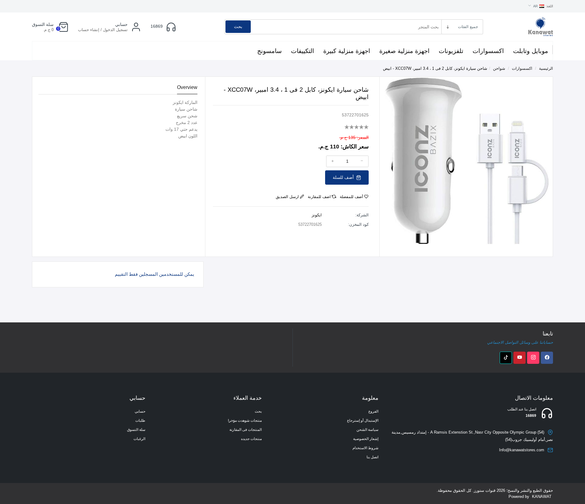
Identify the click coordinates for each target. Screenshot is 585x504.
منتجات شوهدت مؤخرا (245, 420)
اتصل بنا (372, 457)
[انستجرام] (533, 358)
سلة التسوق (136, 430)
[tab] (187, 87)
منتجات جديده (251, 439)
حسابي (140, 411)
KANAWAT (541, 496)
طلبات (140, 420)
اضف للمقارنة (319, 196)
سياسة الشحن (367, 430)
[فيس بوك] (547, 358)
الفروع (373, 411)
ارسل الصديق (287, 196)
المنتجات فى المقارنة (245, 430)
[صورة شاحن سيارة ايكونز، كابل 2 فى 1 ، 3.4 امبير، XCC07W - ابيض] (467, 160)
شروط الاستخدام (365, 448)
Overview (187, 87)
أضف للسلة (344, 177)
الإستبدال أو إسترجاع (362, 420)
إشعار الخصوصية (365, 439)
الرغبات (139, 439)
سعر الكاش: (355, 147)
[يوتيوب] (519, 358)
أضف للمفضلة (351, 196)
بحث (238, 26)
